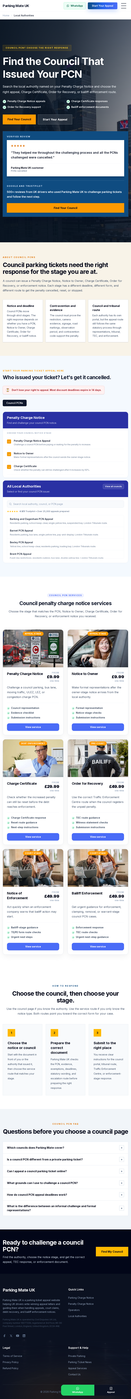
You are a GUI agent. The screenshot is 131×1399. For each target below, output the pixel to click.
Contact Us (74, 1374)
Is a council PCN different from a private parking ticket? (64, 1159)
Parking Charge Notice (81, 1297)
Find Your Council (19, 119)
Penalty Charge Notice (81, 1303)
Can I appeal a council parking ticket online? (64, 1171)
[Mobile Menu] (123, 6)
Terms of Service (12, 1356)
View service (33, 727)
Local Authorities (77, 1316)
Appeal (111, 1392)
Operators (74, 1310)
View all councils (113, 486)
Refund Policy (10, 1368)
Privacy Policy (11, 1362)
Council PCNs (14, 402)
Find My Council (112, 1251)
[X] (11, 1335)
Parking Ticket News (80, 1362)
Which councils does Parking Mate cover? (64, 1147)
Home (6, 15)
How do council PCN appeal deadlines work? (64, 1194)
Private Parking (76, 1356)
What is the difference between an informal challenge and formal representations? (64, 1208)
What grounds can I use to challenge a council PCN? (64, 1183)
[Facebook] (4, 1335)
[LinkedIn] (24, 1335)
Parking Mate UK (16, 6)
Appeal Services (77, 1368)
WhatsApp (77, 5)
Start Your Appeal (102, 5)
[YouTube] (17, 1336)
